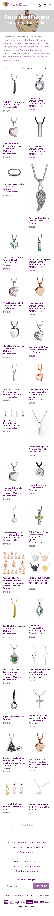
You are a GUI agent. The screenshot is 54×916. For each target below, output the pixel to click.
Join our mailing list (27, 879)
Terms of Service (34, 847)
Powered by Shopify (40, 895)
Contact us (16, 847)
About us (35, 842)
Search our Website (16, 842)
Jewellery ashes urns (27, 871)
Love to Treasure (20, 895)
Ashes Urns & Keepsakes (27, 866)
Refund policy (27, 852)
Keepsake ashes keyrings (27, 861)
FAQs (46, 842)
